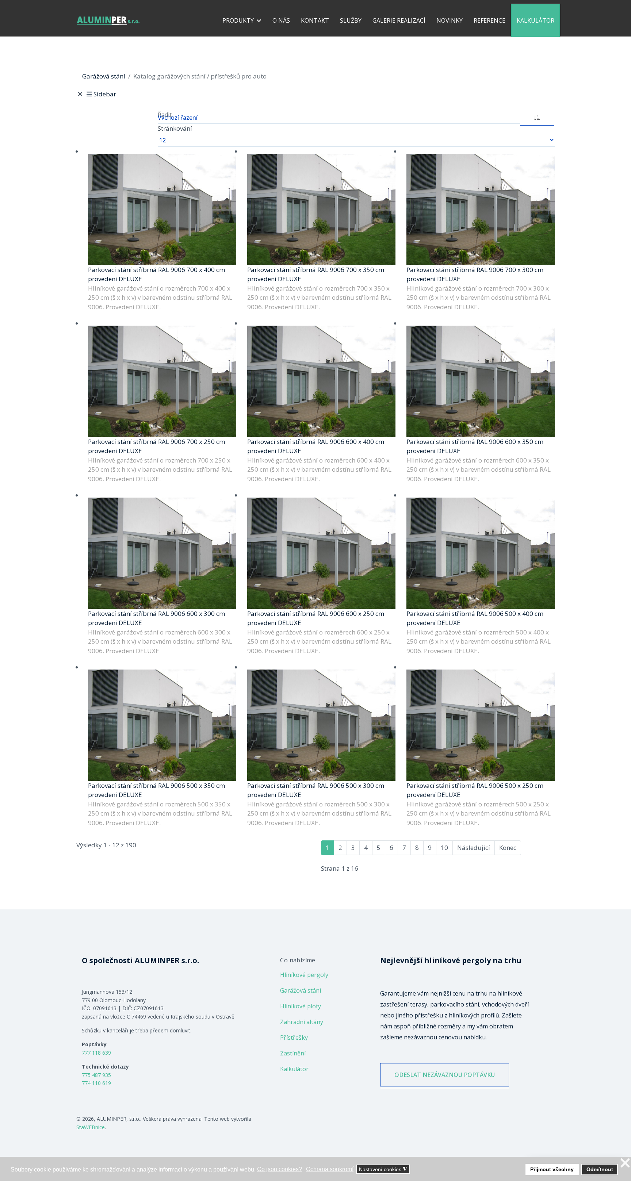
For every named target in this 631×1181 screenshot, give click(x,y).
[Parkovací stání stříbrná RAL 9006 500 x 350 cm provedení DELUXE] (162, 725)
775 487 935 (96, 1074)
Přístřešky (294, 1038)
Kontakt (315, 20)
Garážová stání (300, 990)
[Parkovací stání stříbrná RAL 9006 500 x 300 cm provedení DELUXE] (321, 725)
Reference (489, 20)
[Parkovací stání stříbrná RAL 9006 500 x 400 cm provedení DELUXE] (480, 553)
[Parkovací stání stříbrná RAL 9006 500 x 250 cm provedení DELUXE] (480, 725)
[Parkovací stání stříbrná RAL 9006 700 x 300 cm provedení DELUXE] (480, 209)
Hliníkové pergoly (304, 975)
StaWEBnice (90, 1127)
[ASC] (537, 117)
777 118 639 (96, 1052)
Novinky (449, 20)
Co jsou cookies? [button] (279, 1169)
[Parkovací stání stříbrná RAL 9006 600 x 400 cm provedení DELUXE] (321, 381)
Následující (473, 847)
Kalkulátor (535, 20)
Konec (507, 847)
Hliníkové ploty (300, 1006)
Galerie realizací (398, 20)
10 (444, 847)
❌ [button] (625, 1163)
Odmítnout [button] (599, 1169)
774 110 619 (96, 1083)
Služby (351, 20)
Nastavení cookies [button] (383, 1169)
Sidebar (104, 94)
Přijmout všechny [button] (552, 1169)
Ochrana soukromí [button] (329, 1169)
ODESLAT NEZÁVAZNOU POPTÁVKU (444, 1075)
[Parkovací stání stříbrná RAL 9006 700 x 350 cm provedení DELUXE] (321, 209)
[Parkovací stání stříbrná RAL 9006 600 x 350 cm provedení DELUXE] (480, 381)
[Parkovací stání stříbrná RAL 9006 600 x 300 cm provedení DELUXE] (162, 553)
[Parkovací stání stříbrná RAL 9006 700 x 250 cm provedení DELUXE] (162, 381)
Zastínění (293, 1053)
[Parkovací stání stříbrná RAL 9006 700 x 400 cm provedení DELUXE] (162, 209)
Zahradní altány (301, 1022)
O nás (281, 20)
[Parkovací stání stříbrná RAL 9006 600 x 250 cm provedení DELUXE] (321, 553)
